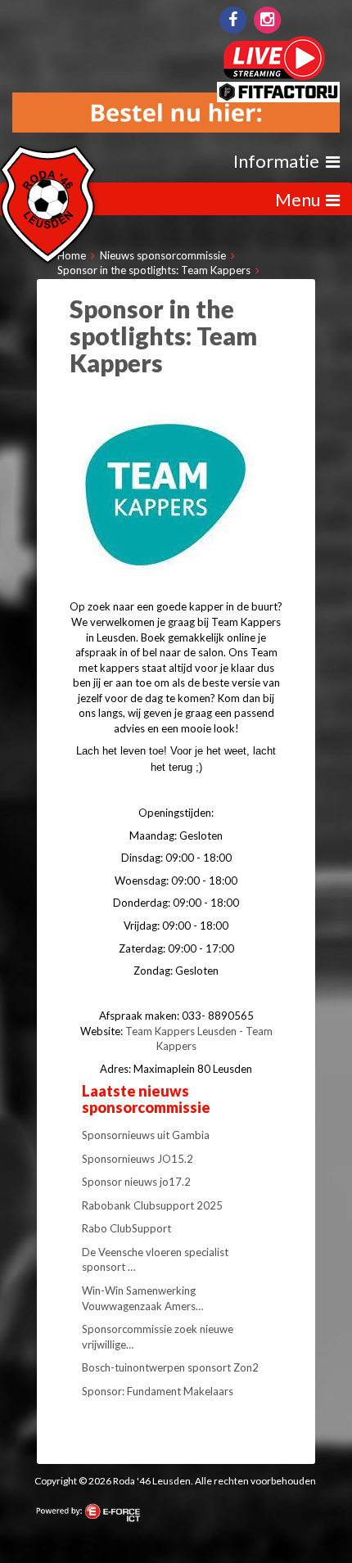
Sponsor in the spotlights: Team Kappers (153, 270)
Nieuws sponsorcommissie (163, 255)
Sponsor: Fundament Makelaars (157, 1391)
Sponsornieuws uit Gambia (146, 1135)
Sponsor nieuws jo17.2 (136, 1181)
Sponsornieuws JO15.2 (137, 1158)
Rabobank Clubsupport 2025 (152, 1205)
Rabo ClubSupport (126, 1228)
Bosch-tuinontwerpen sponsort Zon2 (170, 1367)
